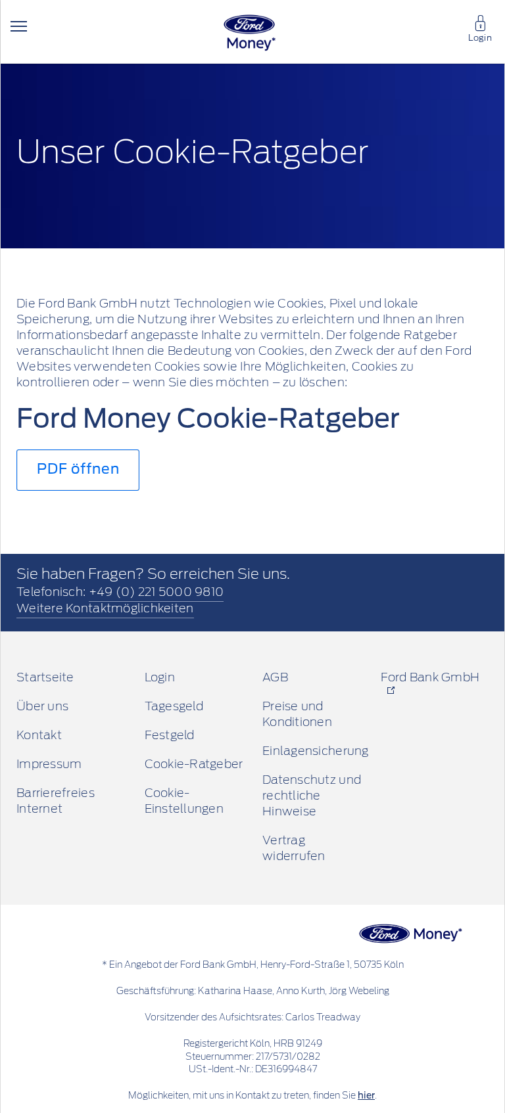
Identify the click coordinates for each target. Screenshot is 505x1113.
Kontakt (39, 736)
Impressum (49, 765)
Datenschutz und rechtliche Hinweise (311, 796)
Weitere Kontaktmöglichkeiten (105, 609)
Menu (19, 26)
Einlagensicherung (315, 752)
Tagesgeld (174, 707)
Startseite (45, 678)
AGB (275, 678)
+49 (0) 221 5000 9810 (156, 593)
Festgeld (170, 736)
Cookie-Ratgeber (194, 765)
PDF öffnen (78, 469)
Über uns (42, 707)
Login (480, 38)
